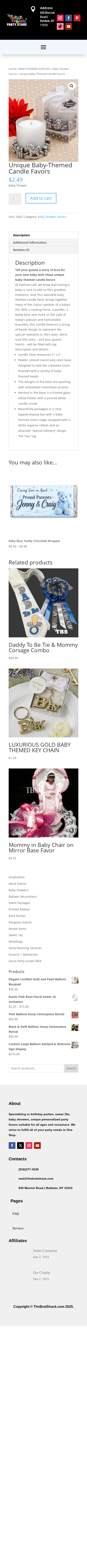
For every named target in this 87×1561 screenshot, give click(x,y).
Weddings (16, 942)
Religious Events (20, 922)
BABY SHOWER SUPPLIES (34, 69)
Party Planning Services (25, 948)
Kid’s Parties (17, 916)
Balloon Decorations (23, 897)
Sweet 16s (16, 935)
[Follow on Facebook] (68, 18)
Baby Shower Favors (52, 217)
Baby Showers (19, 890)
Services (18, 1228)
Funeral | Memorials (23, 954)
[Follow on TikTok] (60, 26)
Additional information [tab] (30, 242)
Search (71, 1068)
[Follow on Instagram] (60, 18)
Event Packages (19, 903)
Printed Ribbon (19, 909)
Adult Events (17, 884)
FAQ (15, 1213)
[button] (71, 86)
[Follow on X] (20, 1145)
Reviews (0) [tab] (21, 250)
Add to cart (41, 198)
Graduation (17, 877)
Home (12, 69)
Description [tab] (21, 235)
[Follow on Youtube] (68, 26)
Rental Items (17, 929)
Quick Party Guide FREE (25, 961)
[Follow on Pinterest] (77, 18)
